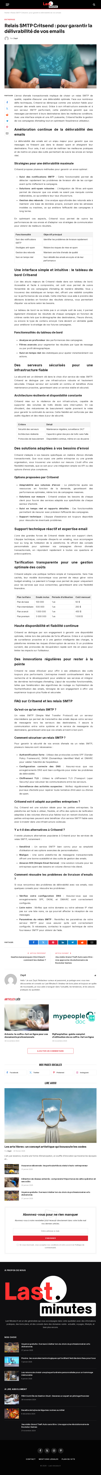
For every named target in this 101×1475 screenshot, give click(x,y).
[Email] (7, 133)
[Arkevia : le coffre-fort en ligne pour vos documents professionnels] (26, 1017)
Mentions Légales (48, 1459)
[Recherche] (93, 5)
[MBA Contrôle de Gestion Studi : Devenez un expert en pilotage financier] (11, 1399)
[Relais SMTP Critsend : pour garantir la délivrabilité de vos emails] (50, 66)
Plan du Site (68, 1459)
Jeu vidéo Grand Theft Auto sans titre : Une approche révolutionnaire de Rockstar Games (74, 960)
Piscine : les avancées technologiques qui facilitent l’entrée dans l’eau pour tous (58, 1358)
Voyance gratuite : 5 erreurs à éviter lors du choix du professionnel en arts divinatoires (55, 1193)
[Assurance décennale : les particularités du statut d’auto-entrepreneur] (11, 1169)
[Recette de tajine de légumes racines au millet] (11, 1414)
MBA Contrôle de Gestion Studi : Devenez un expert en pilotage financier (55, 1396)
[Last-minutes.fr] (50, 4)
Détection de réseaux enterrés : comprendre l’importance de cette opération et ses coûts (58, 1180)
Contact (31, 1459)
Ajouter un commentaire (50, 1051)
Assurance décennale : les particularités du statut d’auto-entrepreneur (54, 1165)
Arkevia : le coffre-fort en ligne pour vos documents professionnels (26, 1035)
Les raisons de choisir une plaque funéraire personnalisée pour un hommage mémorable (57, 1373)
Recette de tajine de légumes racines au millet (43, 1410)
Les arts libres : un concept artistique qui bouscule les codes (45, 1146)
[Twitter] (7, 108)
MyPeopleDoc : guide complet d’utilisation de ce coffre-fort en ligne (73, 1035)
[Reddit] (7, 114)
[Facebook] (7, 102)
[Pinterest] (7, 127)
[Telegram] (7, 121)
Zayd (15, 38)
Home (6, 13)
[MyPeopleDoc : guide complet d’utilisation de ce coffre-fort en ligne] (74, 1017)
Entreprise (9, 19)
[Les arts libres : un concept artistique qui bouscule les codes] (50, 1115)
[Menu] (7, 5)
